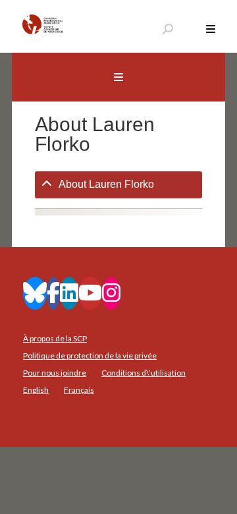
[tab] (118, 184)
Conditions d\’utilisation (143, 373)
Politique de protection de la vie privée (90, 355)
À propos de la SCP (55, 338)
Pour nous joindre (54, 373)
